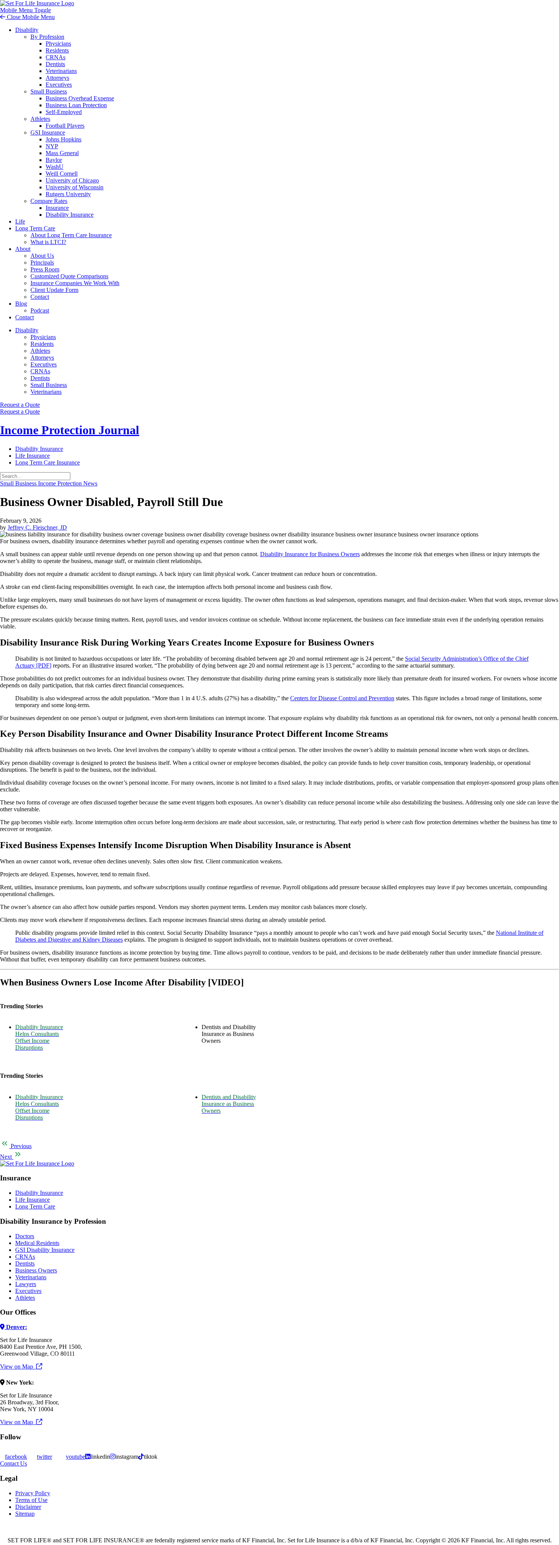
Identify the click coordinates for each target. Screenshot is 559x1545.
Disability (26, 30)
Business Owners (36, 1270)
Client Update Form (54, 290)
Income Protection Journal (69, 430)
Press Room (44, 269)
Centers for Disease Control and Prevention (342, 698)
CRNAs (55, 57)
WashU (55, 166)
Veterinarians (61, 71)
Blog (21, 303)
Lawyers (25, 1284)
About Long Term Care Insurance (71, 235)
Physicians (58, 43)
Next (6, 1156)
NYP (52, 146)
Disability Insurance (70, 214)
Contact (39, 296)
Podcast (39, 310)
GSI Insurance (47, 132)
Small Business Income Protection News (48, 483)
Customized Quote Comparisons (69, 276)
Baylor (54, 160)
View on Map (18, 1366)
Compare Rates (48, 201)
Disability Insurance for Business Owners (310, 554)
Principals (42, 262)
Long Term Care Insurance (47, 462)
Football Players (65, 125)
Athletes (40, 119)
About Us (42, 255)
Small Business (48, 91)
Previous (20, 1146)
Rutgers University (68, 194)
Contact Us (13, 1463)
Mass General (62, 153)
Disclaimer (28, 1507)
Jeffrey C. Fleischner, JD (37, 527)
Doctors (24, 1236)
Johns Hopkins (63, 139)
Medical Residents (37, 1243)
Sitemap (25, 1513)
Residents (57, 50)
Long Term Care (35, 228)
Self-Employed (64, 112)
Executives (59, 84)
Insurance (57, 208)
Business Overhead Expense (80, 98)
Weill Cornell (62, 173)
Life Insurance (32, 455)
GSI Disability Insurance (45, 1250)
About (22, 249)
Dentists (55, 64)
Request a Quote (20, 404)
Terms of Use (31, 1500)
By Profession (47, 36)
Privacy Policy (32, 1493)
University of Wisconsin (74, 187)
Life (20, 221)
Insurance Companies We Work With (74, 283)
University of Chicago (72, 180)
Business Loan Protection (76, 105)
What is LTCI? (48, 242)
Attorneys (57, 78)
